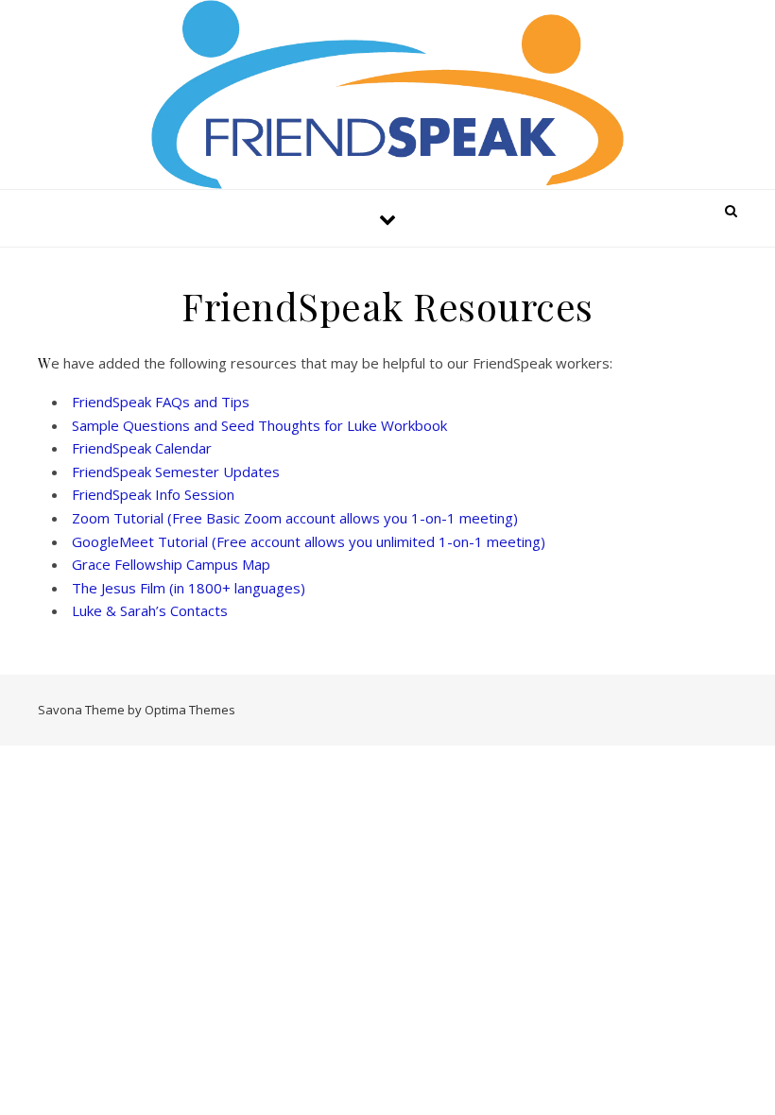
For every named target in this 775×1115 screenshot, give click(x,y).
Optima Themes (190, 709)
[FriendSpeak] (387, 94)
